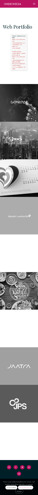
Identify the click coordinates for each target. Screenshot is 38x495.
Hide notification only (25, 487)
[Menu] (34, 4)
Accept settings (11, 487)
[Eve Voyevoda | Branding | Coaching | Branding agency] (16, 4)
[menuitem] (34, 4)
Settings (19, 491)
